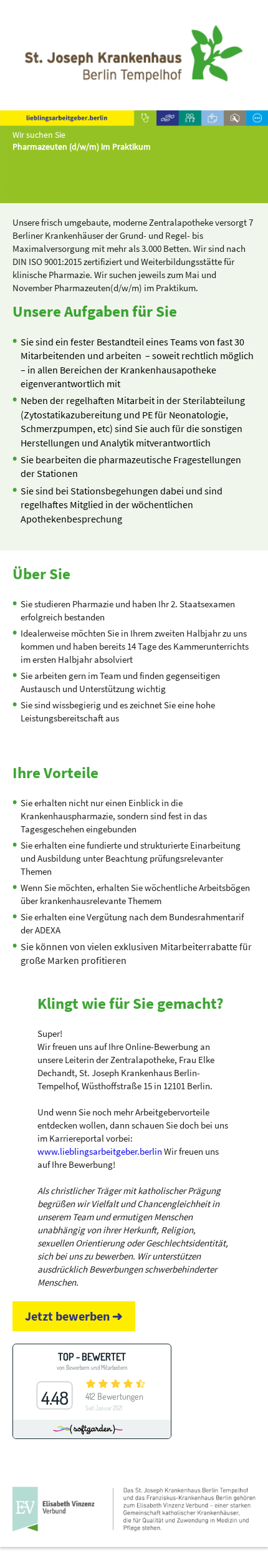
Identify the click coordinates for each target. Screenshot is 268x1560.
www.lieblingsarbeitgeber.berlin (99, 1151)
